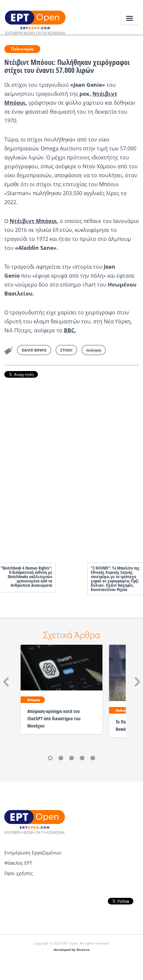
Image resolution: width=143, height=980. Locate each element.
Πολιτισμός (22, 49)
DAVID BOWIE (34, 350)
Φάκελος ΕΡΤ (18, 863)
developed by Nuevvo (71, 950)
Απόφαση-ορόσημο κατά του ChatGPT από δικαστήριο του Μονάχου (53, 718)
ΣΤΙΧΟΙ (66, 350)
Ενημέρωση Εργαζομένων (33, 852)
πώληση (93, 350)
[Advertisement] (71, 463)
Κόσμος (33, 699)
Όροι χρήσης (18, 873)
